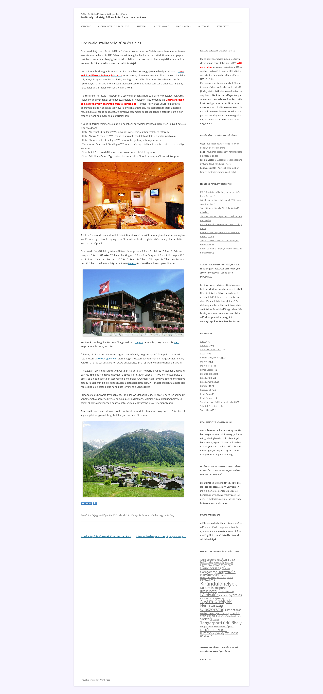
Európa (145, 515)
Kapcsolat (203, 26)
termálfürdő (219, 626)
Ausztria (228, 559)
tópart (229, 626)
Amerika (204, 345)
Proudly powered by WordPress (95, 679)
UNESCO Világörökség (212, 633)
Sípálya (214, 619)
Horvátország (209, 575)
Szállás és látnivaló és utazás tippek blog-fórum (104, 14)
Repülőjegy (223, 26)
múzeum (223, 595)
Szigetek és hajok (208, 406)
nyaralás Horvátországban (212, 597)
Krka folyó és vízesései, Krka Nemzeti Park (106, 536)
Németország (211, 605)
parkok (204, 613)
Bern (176, 342)
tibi (89, 515)
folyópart (227, 565)
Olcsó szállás (233, 610)
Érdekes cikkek (207, 373)
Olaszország (212, 609)
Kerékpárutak (227, 577)
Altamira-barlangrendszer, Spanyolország (161, 536)
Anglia (203, 559)
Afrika (203, 341)
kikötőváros (207, 580)
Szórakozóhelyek (233, 616)
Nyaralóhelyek (216, 601)
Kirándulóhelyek (218, 583)
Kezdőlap (86, 26)
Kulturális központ (213, 588)
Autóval (141, 26)
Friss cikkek (205, 389)
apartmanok (214, 559)
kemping (222, 574)
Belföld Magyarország (211, 357)
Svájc (172, 515)
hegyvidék (164, 515)
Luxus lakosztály (226, 591)
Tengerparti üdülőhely (221, 623)
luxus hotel (208, 591)
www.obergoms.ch (105, 358)
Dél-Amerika (206, 365)
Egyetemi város (210, 565)
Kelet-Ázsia (205, 393)
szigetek (212, 616)
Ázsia (202, 353)
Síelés (205, 619)
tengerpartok (206, 626)
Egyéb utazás (206, 369)
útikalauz (206, 636)
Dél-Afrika (205, 361)
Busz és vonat (161, 26)
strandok (235, 613)
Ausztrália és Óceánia (210, 349)
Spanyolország (218, 613)
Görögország (208, 572)
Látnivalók (209, 594)
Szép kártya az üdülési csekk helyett (218, 402)
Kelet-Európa (206, 397)
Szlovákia (222, 616)
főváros (226, 568)
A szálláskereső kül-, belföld (114, 26)
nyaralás (235, 595)
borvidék (229, 562)
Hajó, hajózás (183, 26)
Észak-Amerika (207, 381)
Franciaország (210, 568)
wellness (231, 633)
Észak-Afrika (206, 377)
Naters (132, 263)
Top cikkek (205, 410)
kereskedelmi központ (210, 577)
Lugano (139, 342)
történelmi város (213, 629)
